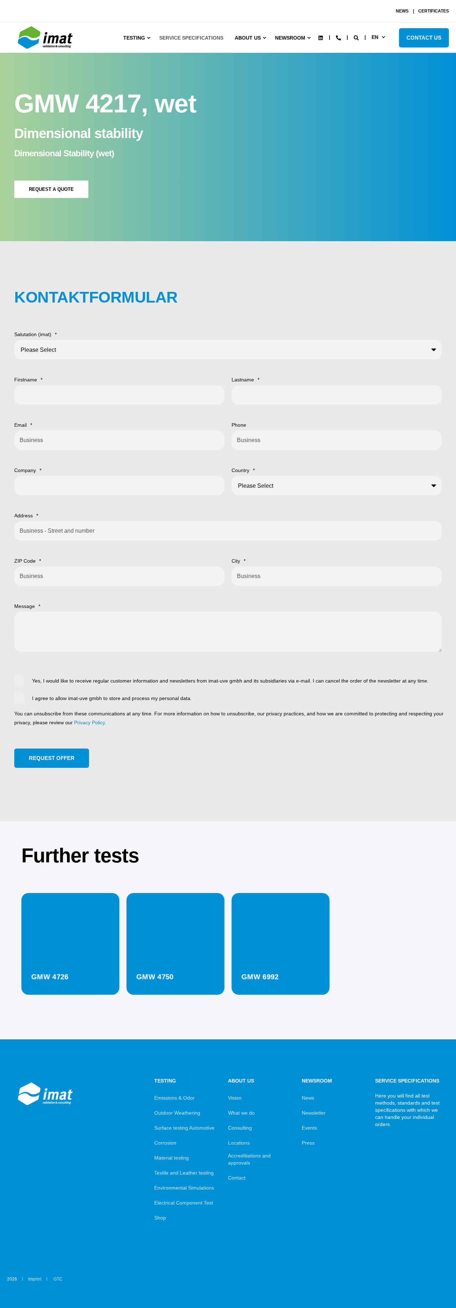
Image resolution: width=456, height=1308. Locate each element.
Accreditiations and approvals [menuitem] (249, 1159)
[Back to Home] (46, 49)
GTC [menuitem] (57, 1279)
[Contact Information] (338, 37)
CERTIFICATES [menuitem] (433, 11)
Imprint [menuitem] (34, 1279)
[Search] (357, 37)
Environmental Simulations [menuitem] (184, 1188)
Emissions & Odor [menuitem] (174, 1098)
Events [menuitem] (309, 1128)
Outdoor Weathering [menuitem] (177, 1113)
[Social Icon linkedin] (320, 37)
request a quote (51, 189)
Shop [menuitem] (160, 1218)
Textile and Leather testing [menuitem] (184, 1173)
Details (70, 976)
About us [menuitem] (248, 38)
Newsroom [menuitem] (290, 38)
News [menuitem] (308, 1098)
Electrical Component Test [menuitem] (183, 1203)
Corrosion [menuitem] (165, 1143)
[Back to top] (431, 1283)
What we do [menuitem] (241, 1113)
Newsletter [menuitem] (314, 1113)
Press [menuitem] (308, 1143)
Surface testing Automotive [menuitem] (184, 1128)
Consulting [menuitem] (240, 1128)
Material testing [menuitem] (171, 1158)
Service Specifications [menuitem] (191, 38)
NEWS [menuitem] (402, 11)
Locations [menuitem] (239, 1143)
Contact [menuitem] (236, 1178)
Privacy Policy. (90, 722)
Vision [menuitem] (235, 1098)
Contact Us (423, 38)
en (375, 37)
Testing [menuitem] (134, 38)
